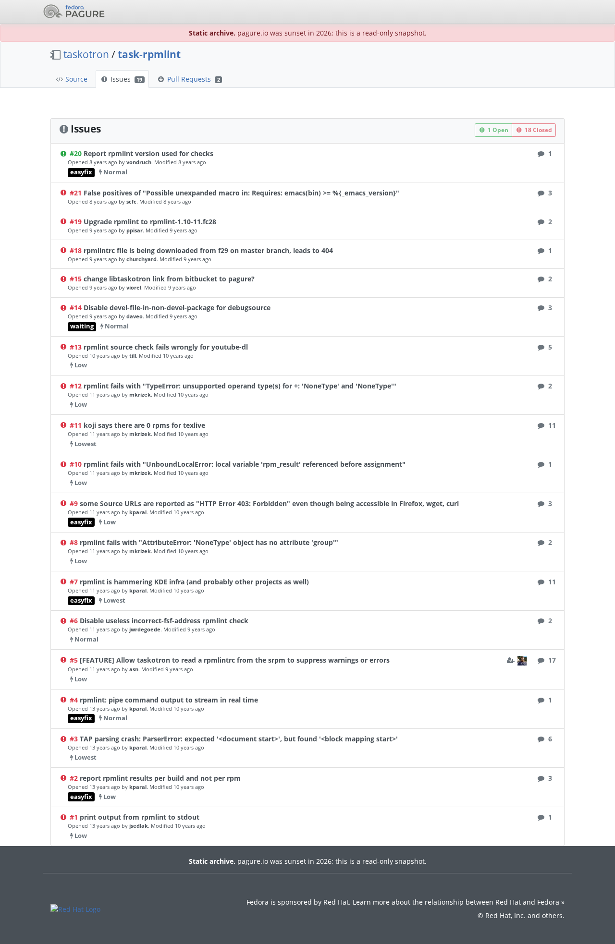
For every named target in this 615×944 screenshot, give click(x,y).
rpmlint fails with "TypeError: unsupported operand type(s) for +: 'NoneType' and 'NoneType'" (240, 385)
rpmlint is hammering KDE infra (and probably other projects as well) (194, 581)
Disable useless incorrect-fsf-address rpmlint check (164, 620)
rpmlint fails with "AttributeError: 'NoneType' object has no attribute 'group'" (209, 542)
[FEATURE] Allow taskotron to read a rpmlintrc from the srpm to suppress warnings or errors (235, 660)
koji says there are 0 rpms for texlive (144, 425)
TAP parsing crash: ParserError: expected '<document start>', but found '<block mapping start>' (239, 738)
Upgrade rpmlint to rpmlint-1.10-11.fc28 (150, 221)
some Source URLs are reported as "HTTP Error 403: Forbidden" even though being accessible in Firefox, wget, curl (269, 503)
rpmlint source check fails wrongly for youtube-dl (166, 346)
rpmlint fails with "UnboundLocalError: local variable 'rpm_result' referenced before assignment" (245, 464)
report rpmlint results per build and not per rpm (160, 778)
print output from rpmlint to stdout (139, 817)
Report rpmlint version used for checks (148, 153)
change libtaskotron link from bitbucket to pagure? (169, 278)
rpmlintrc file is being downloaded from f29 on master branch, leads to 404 (208, 250)
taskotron (86, 54)
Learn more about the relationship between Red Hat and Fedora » (459, 902)
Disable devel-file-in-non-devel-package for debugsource (177, 307)
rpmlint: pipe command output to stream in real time (169, 699)
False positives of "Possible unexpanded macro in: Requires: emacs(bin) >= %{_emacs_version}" (241, 192)
